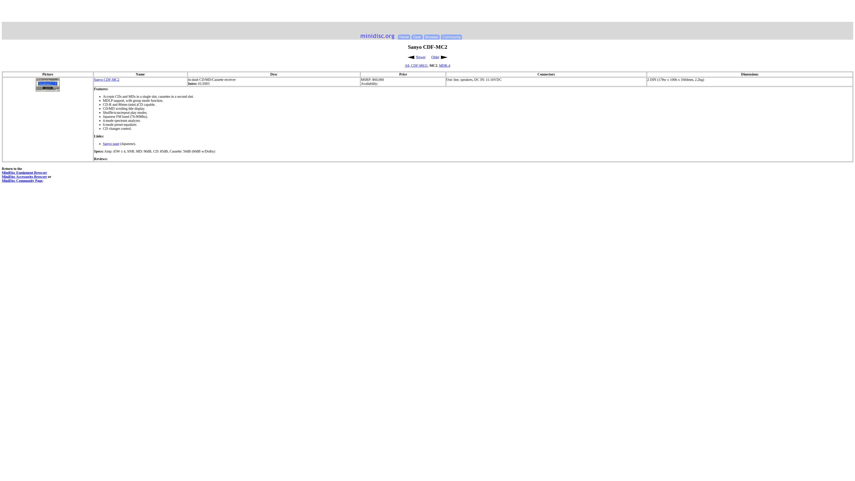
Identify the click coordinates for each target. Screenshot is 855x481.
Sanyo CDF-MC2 (106, 80)
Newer (420, 57)
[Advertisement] (427, 12)
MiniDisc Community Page (22, 181)
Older (435, 57)
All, (408, 65)
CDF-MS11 (419, 65)
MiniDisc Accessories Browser (24, 177)
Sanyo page (111, 144)
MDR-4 (444, 65)
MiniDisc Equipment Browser (24, 173)
